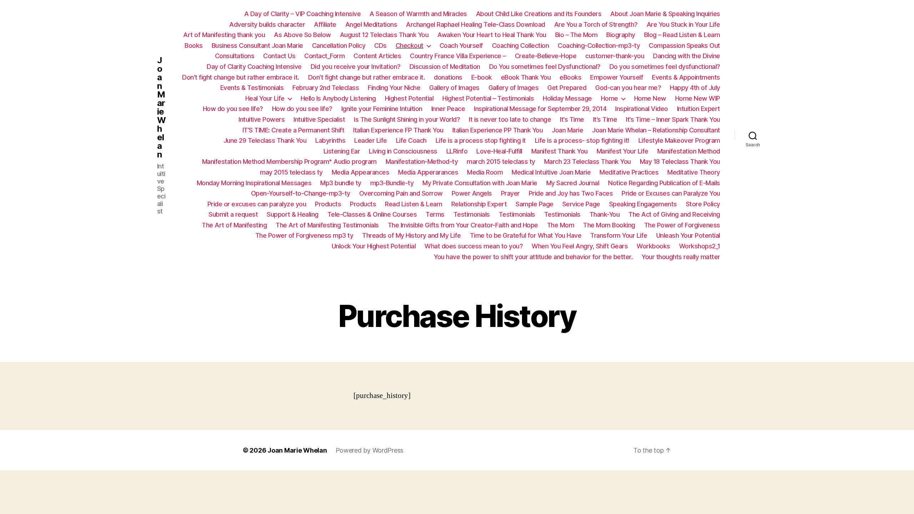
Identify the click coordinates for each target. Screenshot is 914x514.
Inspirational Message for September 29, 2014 (540, 108)
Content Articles (377, 56)
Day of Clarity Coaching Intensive (254, 66)
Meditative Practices (628, 172)
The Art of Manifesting (234, 225)
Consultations (235, 56)
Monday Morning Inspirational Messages (254, 183)
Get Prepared (566, 87)
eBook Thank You (526, 77)
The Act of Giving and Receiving (674, 214)
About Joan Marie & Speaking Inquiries (665, 13)
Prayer (510, 193)
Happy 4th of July (695, 87)
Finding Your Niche (394, 87)
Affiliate (325, 24)
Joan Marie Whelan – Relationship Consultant (656, 130)
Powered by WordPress (370, 450)
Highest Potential (409, 98)
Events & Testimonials (252, 87)
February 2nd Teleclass (325, 87)
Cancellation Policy (339, 45)
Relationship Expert (479, 204)
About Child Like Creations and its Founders (539, 13)
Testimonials (471, 214)
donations (448, 77)
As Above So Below (302, 35)
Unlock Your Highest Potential (374, 246)
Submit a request (233, 214)
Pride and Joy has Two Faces (571, 193)
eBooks (570, 77)
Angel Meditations (371, 24)
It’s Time (572, 119)
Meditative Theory (693, 172)
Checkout (409, 45)
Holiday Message (567, 98)
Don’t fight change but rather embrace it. (240, 77)
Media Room (485, 172)
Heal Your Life (265, 98)
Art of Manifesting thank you (224, 35)
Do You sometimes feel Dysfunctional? (545, 66)
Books (194, 45)
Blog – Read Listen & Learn (682, 35)
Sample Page (534, 204)
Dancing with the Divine (686, 56)
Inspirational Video (641, 108)
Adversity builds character (267, 24)
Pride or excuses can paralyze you (256, 204)
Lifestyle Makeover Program (679, 140)
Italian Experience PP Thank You (497, 130)
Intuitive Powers (261, 119)
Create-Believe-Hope (546, 56)
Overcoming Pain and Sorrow (401, 193)
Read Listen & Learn (413, 204)
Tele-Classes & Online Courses (372, 214)
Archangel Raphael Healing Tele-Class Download (475, 24)
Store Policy (703, 204)
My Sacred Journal (572, 183)
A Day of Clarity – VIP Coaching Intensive (302, 13)
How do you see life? (233, 108)
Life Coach (411, 140)
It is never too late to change (510, 119)
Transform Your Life (618, 235)
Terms (435, 214)
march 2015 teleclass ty (501, 161)
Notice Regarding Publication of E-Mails (664, 183)
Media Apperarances (428, 172)
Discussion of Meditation (445, 66)
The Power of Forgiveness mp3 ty (304, 235)
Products (328, 204)
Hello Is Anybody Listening (338, 98)
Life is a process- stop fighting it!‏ (582, 140)
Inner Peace (448, 108)
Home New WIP (697, 98)
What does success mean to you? (474, 246)
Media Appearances (361, 172)
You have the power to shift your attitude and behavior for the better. (533, 257)
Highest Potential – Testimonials (488, 98)
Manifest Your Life (622, 151)
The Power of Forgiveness (682, 225)
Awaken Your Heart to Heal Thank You (491, 35)
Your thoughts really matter (681, 257)
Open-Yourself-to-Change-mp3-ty (300, 193)
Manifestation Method (688, 151)
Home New (650, 98)
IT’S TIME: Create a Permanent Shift (293, 130)
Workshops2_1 (699, 246)
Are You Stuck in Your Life (683, 24)
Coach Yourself (461, 45)
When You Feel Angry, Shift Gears (580, 246)
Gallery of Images (454, 87)
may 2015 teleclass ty (291, 172)
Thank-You (604, 214)
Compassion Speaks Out (684, 45)
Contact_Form (324, 56)
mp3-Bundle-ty (392, 183)
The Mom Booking (609, 225)
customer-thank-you (614, 56)
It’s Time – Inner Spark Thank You (673, 119)
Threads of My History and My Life (411, 235)
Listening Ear (341, 151)
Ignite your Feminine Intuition (381, 108)
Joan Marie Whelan (161, 107)
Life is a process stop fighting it (481, 140)
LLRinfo (457, 151)
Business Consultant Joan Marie (257, 45)
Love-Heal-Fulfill (499, 151)
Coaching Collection (520, 45)
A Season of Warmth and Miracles (418, 13)
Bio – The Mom (576, 35)
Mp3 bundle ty (340, 183)
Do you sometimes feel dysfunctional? (664, 66)
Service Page (581, 204)
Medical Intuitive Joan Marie (551, 172)
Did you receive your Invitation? (356, 66)
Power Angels (472, 193)
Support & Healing (292, 214)
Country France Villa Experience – (458, 56)
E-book (481, 77)
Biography (620, 35)
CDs (380, 45)
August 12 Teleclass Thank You (384, 35)
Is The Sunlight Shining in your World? (407, 119)
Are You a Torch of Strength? (596, 24)
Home (609, 98)
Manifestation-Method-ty (422, 161)
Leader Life (370, 140)
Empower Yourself (616, 77)
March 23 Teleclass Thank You (587, 161)
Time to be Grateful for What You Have (526, 235)
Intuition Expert (698, 108)
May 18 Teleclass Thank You (680, 161)
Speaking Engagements (643, 204)
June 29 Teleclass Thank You (265, 140)
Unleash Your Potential (688, 235)
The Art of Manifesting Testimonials (327, 225)
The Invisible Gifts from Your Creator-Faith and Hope (463, 225)
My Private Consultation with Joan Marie (479, 183)
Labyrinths (330, 140)
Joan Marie (567, 130)
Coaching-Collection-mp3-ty (599, 45)
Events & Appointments (686, 77)
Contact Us (279, 56)
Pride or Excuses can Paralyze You (671, 193)
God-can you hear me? (628, 87)
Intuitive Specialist (319, 119)
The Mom (560, 225)
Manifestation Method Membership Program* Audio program (289, 161)
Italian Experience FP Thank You (398, 130)
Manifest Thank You (559, 151)
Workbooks (653, 246)
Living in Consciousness (403, 151)
